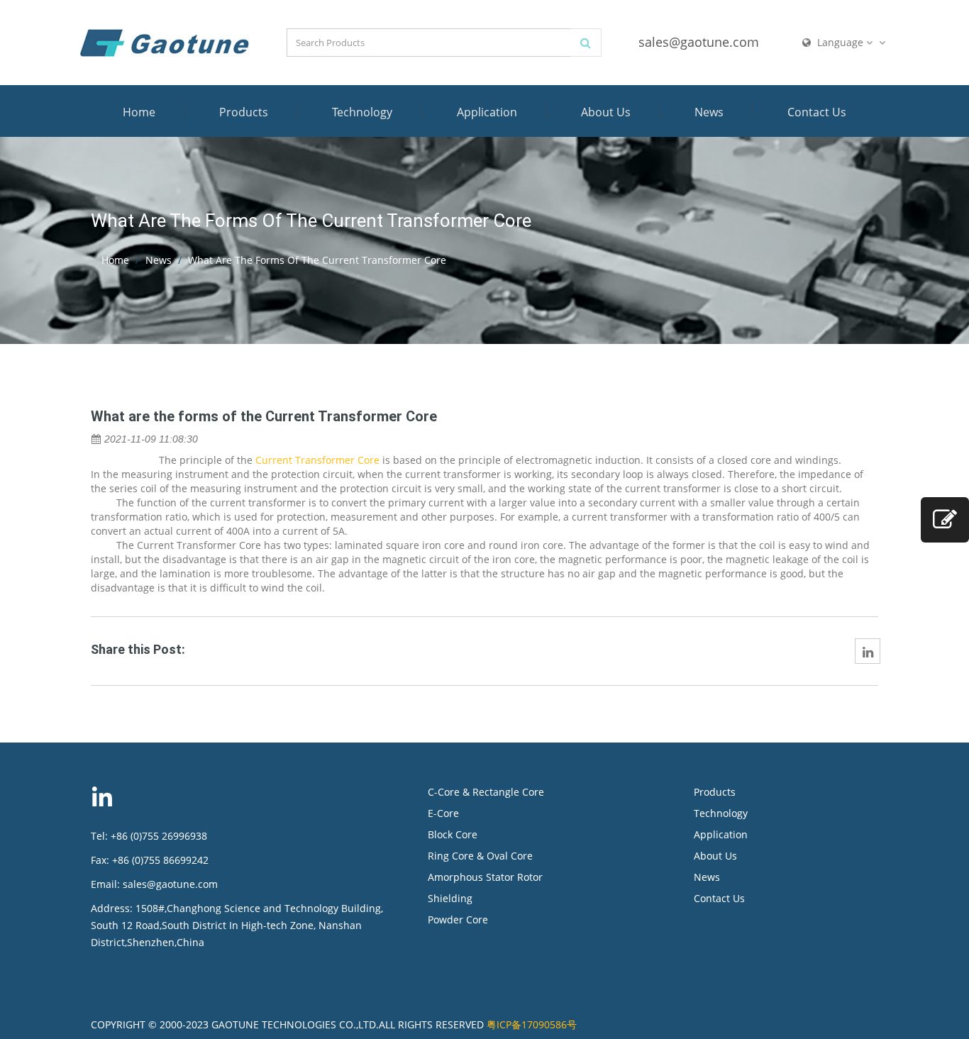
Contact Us (816, 112)
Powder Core (458, 919)
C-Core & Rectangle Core (486, 792)
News (709, 112)
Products (243, 112)
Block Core (454, 834)
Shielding (450, 898)
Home (139, 112)
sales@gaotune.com (698, 41)
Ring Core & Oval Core (480, 855)
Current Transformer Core (317, 460)
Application (487, 112)
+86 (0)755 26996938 (159, 836)
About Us (606, 112)
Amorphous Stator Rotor (485, 877)
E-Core (443, 813)
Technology (362, 112)
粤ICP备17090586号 (532, 1024)
